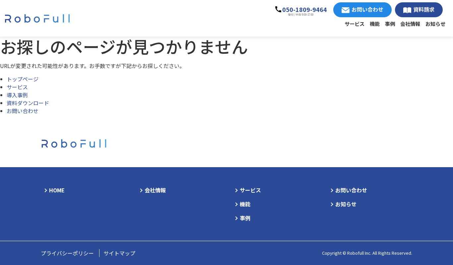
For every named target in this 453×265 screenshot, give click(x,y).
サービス (354, 23)
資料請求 (423, 9)
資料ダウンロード (28, 103)
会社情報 (410, 23)
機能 (375, 23)
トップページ (22, 79)
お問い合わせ (367, 9)
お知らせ (435, 23)
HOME (57, 190)
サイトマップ (119, 253)
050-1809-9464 (304, 9)
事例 (390, 23)
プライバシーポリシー (67, 253)
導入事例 (17, 95)
